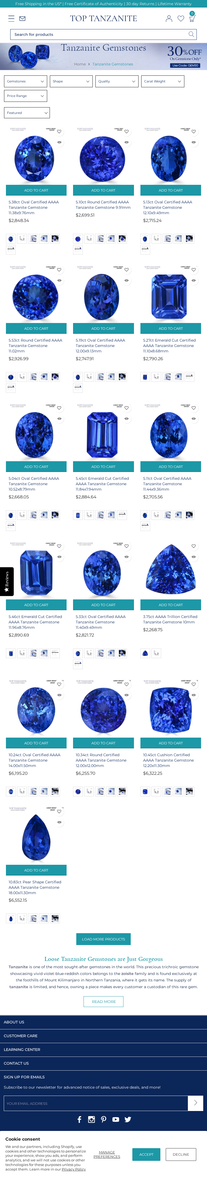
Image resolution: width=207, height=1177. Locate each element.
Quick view (59, 142)
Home (80, 63)
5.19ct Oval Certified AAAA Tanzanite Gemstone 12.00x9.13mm (100, 345)
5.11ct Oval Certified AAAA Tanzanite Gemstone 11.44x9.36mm (167, 484)
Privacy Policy (74, 1169)
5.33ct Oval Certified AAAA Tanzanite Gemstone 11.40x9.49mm (101, 622)
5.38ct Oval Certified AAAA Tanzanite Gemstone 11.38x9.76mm (34, 207)
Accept (146, 1154)
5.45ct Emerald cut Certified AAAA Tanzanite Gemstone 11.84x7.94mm (102, 484)
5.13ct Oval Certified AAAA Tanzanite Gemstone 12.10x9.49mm (167, 207)
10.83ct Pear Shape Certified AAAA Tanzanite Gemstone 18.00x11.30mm (35, 887)
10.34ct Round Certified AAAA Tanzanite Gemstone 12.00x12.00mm (101, 760)
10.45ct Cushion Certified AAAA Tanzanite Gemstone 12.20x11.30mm (168, 760)
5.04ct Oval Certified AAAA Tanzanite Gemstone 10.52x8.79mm (34, 484)
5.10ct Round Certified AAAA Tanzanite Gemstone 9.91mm (103, 205)
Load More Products (103, 939)
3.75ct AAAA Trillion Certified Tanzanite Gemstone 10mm (170, 619)
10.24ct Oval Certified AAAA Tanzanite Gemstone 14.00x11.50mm (34, 760)
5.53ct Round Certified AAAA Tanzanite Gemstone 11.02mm (35, 345)
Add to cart (36, 190)
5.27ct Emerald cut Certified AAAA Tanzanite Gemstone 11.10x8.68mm (169, 345)
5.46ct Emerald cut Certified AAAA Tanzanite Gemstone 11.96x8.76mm (35, 622)
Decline (181, 1154)
